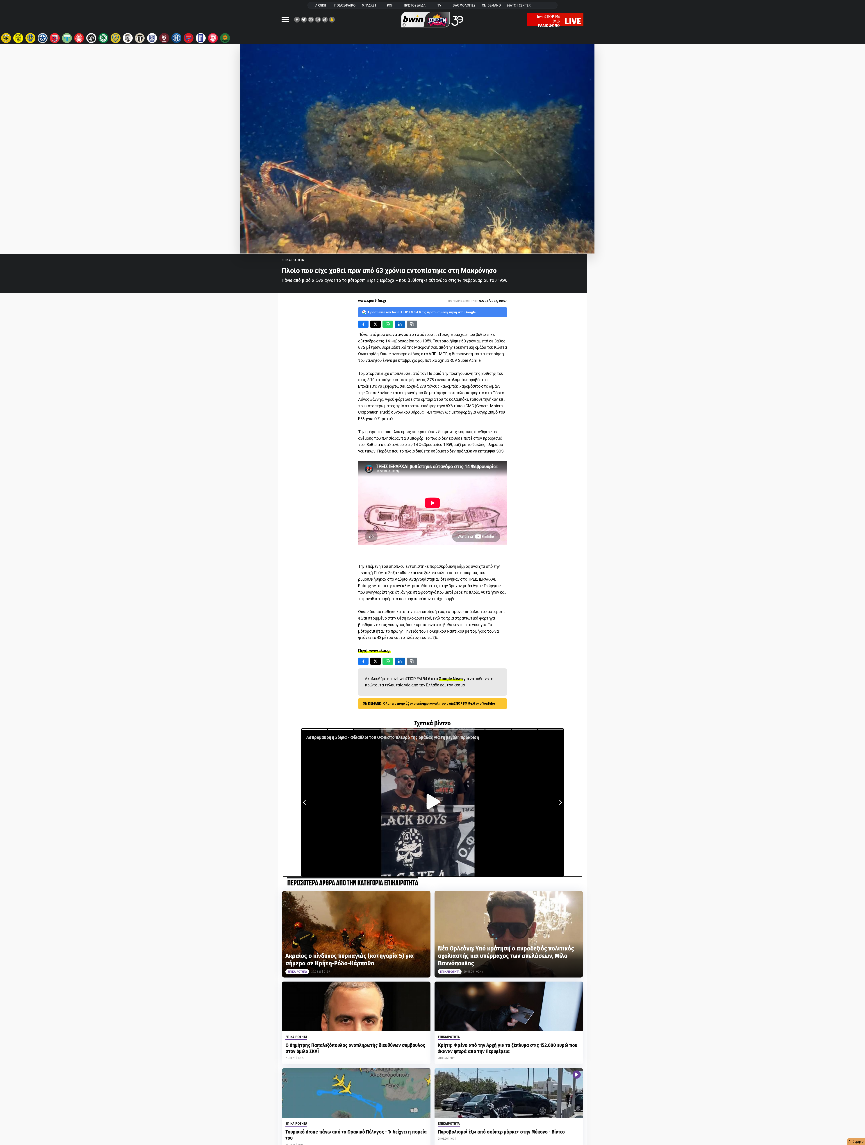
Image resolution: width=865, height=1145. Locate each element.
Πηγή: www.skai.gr (374, 650)
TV (439, 5)
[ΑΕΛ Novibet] (164, 38)
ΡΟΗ (390, 5)
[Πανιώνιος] (188, 38)
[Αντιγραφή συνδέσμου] (412, 324)
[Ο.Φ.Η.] (91, 38)
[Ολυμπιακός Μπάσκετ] (213, 38)
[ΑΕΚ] (6, 38)
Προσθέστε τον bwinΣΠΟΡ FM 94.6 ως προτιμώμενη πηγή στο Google (422, 312)
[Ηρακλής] (176, 38)
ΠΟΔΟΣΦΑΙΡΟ (344, 5)
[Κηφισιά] (152, 38)
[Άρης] (18, 38)
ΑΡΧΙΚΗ (320, 5)
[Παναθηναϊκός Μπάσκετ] (225, 38)
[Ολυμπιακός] (79, 38)
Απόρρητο (856, 1141)
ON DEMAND (491, 5)
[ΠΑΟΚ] (128, 38)
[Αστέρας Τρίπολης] (30, 38)
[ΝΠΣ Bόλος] (55, 38)
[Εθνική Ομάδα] (201, 38)
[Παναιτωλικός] (116, 38)
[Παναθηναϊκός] (103, 38)
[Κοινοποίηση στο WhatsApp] (387, 324)
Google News (451, 678)
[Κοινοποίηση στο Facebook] (363, 324)
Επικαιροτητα (293, 260)
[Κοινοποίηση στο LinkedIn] (400, 324)
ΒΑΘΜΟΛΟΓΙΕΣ (464, 5)
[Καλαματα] (140, 38)
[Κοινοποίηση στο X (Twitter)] (375, 324)
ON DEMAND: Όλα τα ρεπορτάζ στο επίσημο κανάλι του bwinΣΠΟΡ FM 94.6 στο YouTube (429, 703)
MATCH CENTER (518, 5)
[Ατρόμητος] (43, 38)
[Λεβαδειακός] (67, 38)
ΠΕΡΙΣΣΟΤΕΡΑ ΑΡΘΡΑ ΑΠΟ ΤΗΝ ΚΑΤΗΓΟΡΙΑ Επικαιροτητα (352, 883)
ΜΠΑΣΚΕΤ (369, 5)
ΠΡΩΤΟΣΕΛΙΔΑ (415, 5)
